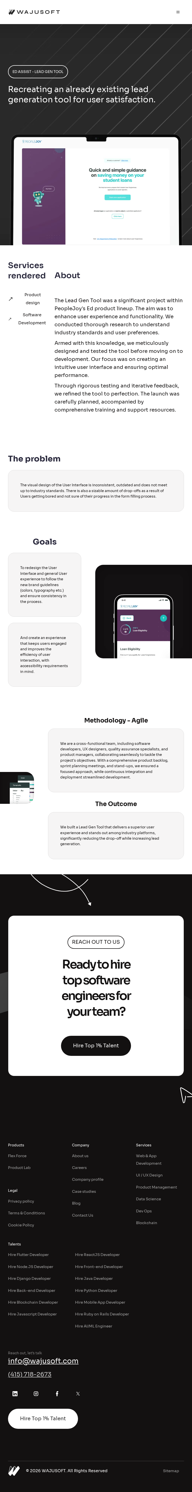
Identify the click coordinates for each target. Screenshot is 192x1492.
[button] (178, 12)
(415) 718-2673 (30, 1374)
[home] (34, 12)
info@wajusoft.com (43, 1361)
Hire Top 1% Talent (96, 1046)
